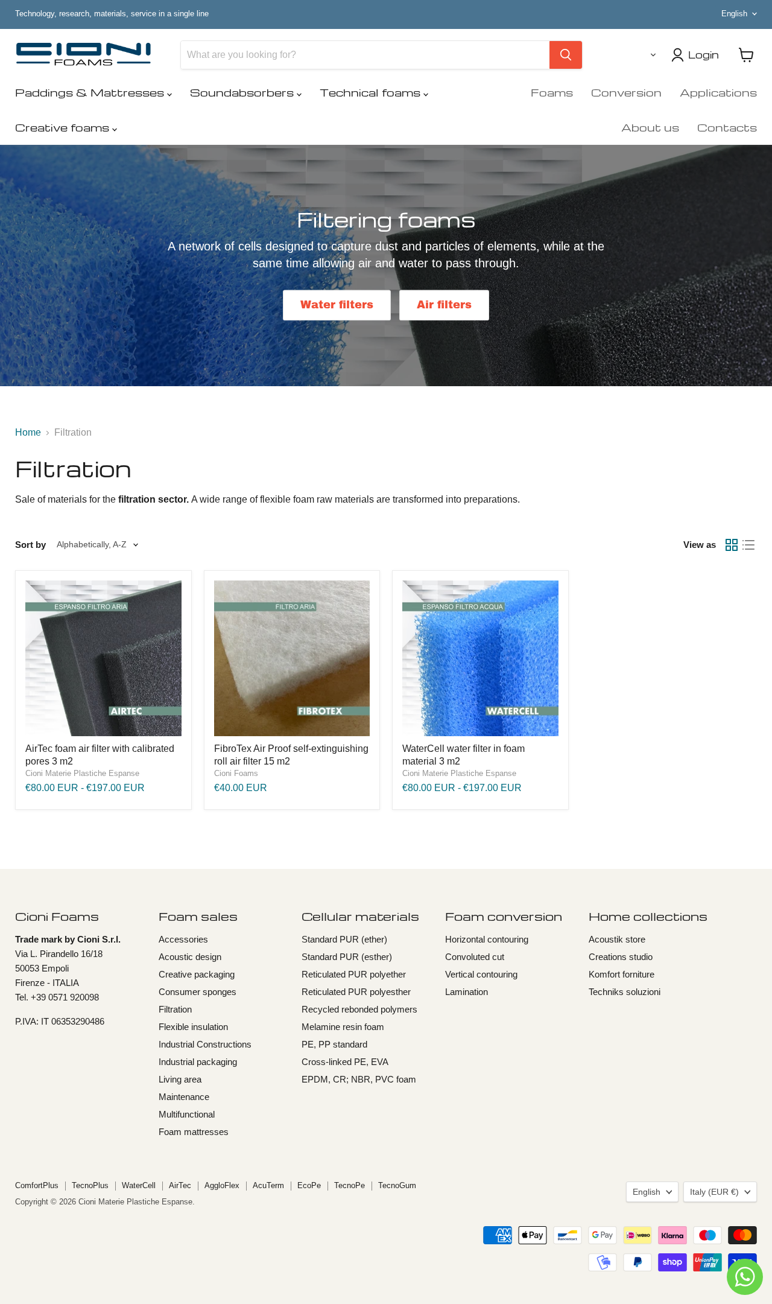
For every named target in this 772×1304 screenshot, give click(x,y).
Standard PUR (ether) (344, 939)
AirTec (180, 1185)
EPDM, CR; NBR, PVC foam (359, 1079)
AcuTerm (268, 1185)
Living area (180, 1079)
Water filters (336, 305)
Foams (552, 92)
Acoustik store (617, 939)
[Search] (565, 55)
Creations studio (621, 957)
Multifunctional (187, 1114)
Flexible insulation (193, 1027)
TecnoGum (397, 1185)
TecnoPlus (90, 1185)
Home (28, 432)
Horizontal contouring (486, 939)
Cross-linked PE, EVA (345, 1062)
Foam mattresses (194, 1132)
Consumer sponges (197, 992)
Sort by (30, 544)
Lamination (466, 992)
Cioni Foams (236, 773)
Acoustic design (190, 957)
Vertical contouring (481, 974)
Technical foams (371, 92)
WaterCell (139, 1185)
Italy (714, 1192)
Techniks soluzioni (624, 992)
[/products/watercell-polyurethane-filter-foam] (480, 658)
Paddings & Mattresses (91, 92)
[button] (651, 55)
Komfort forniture (621, 974)
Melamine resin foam (343, 1027)
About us (650, 127)
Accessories (183, 939)
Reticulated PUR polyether (354, 974)
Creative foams (63, 127)
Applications (718, 92)
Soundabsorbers (243, 92)
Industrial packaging (198, 1062)
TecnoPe (349, 1185)
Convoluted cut (474, 957)
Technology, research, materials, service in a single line (112, 14)
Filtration (175, 1009)
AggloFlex (221, 1185)
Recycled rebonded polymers (359, 1009)
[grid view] (731, 544)
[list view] (748, 544)
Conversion (626, 92)
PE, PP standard (334, 1044)
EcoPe (309, 1185)
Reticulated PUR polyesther (356, 992)
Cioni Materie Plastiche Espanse (82, 773)
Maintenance (184, 1097)
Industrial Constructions (205, 1044)
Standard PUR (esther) (347, 957)
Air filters (444, 305)
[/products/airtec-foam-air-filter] (103, 658)
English (734, 13)
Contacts (727, 127)
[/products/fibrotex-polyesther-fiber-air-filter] (292, 658)
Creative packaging (197, 974)
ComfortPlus (37, 1185)
